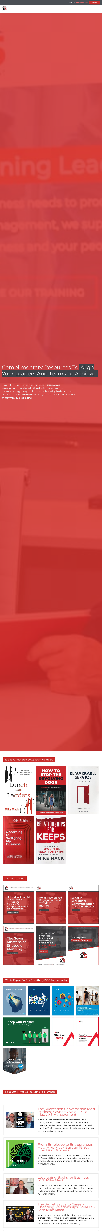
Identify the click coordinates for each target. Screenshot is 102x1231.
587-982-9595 (82, 2)
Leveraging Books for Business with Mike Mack (63, 1179)
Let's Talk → (95, 2)
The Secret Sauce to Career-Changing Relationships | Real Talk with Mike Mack (66, 1207)
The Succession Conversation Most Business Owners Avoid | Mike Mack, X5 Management (66, 1112)
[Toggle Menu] (98, 9)
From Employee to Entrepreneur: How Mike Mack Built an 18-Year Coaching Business (65, 1147)
